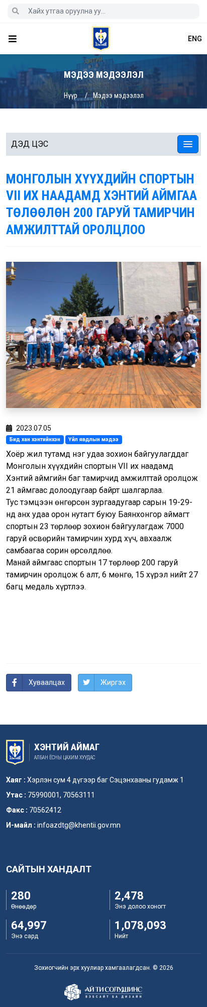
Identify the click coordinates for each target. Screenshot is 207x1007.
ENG (195, 39)
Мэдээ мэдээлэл (118, 95)
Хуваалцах (47, 682)
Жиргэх (113, 682)
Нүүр (70, 95)
